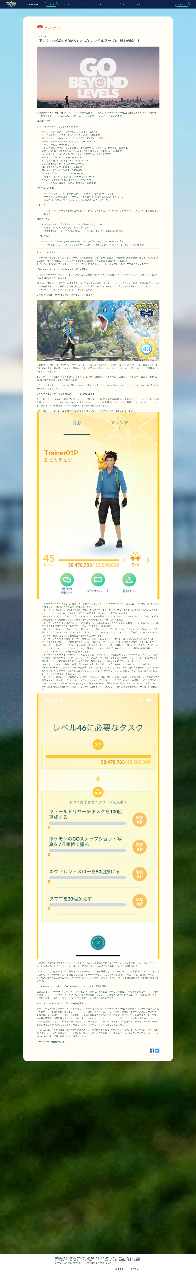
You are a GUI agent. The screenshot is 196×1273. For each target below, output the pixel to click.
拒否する (119, 1268)
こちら (138, 977)
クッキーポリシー (74, 1260)
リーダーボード (122, 4)
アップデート (53, 28)
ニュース (51, 4)
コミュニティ (101, 4)
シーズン (67, 4)
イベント (83, 4)
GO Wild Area (32, 4)
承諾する (134, 1268)
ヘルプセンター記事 (48, 1036)
